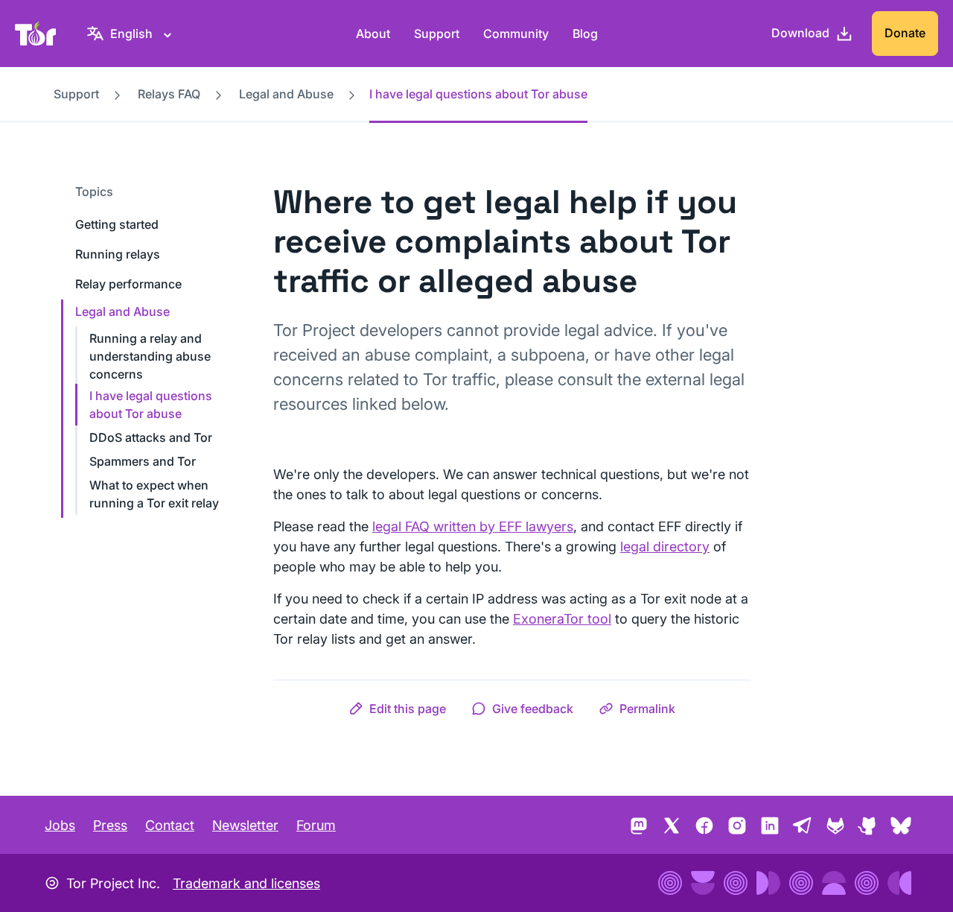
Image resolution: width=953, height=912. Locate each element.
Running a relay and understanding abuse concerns (150, 356)
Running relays (117, 254)
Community (516, 33)
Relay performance (128, 283)
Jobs (60, 825)
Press (110, 825)
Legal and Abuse (286, 93)
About (373, 33)
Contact (169, 825)
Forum (316, 825)
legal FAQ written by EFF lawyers (472, 526)
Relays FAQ (169, 93)
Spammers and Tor (142, 461)
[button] (397, 708)
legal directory (665, 546)
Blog (585, 33)
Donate (905, 32)
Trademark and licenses (246, 883)
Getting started (117, 224)
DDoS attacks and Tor (150, 437)
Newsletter (245, 825)
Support (436, 33)
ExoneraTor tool (562, 619)
